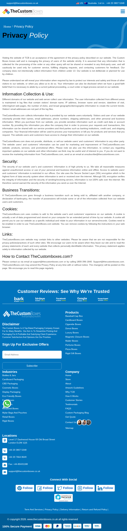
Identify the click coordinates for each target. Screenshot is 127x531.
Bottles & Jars (9, 375)
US (81, 3)
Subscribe (32, 365)
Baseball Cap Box (74, 316)
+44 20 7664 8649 (17, 457)
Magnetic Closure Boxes (77, 337)
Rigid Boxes (8, 421)
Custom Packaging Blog (77, 412)
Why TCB (70, 392)
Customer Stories (73, 400)
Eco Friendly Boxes (11, 396)
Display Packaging (11, 392)
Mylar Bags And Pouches (14, 412)
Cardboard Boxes (74, 320)
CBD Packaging (10, 383)
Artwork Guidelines (74, 387)
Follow (27, 488)
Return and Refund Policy (94, 509)
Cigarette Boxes (73, 324)
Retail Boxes (8, 417)
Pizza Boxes (71, 349)
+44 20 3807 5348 (115, 3)
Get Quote (70, 417)
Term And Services (33, 509)
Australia (92, 3)
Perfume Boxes (72, 345)
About (68, 383)
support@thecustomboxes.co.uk (22, 3)
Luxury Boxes (72, 332)
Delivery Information (70, 509)
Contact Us (71, 422)
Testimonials (71, 404)
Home (7, 26)
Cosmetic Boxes (10, 387)
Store (68, 379)
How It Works (71, 396)
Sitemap (69, 428)
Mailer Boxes (71, 341)
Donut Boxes (71, 328)
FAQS (68, 408)
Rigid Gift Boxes (73, 353)
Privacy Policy (51, 509)
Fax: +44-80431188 (18, 464)
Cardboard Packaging (13, 379)
